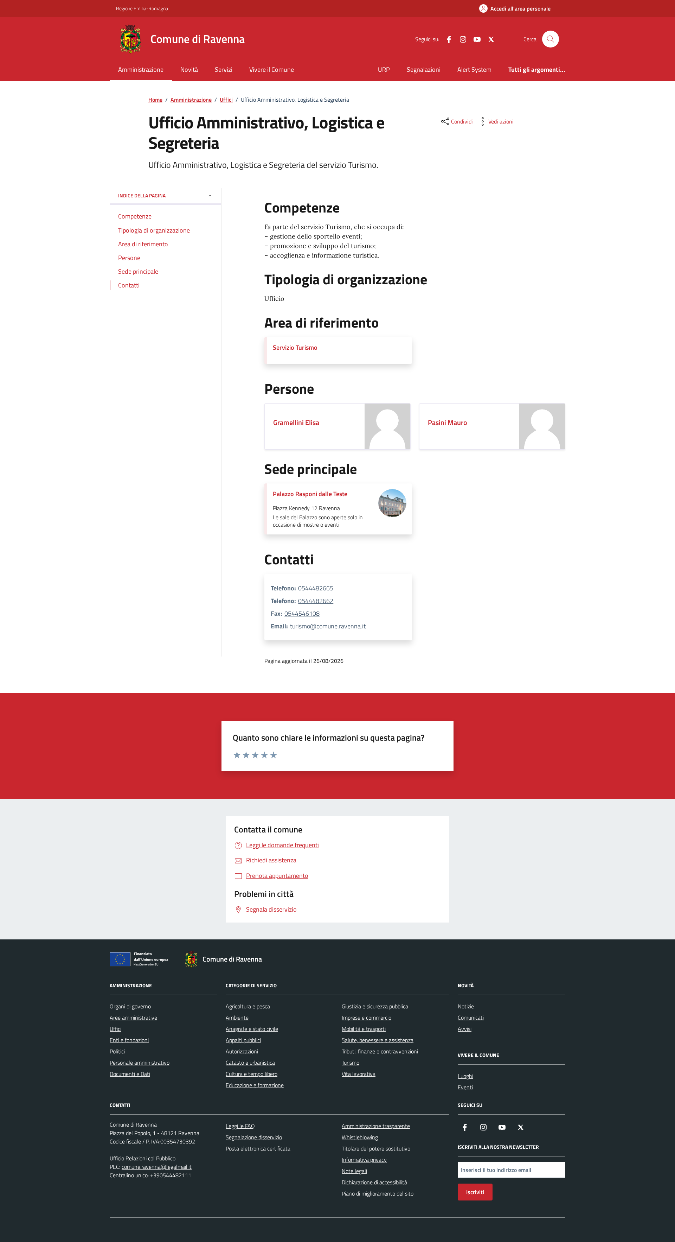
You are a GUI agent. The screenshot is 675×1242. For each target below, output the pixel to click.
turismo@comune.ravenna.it (328, 626)
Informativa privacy (364, 1159)
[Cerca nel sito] (550, 39)
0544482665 (315, 588)
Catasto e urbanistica (250, 1062)
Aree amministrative (133, 1017)
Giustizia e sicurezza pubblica (375, 1006)
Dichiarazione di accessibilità (374, 1182)
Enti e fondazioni (129, 1040)
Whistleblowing (360, 1137)
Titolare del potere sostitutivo (376, 1148)
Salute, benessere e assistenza (377, 1040)
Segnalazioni (424, 69)
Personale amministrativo (139, 1062)
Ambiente (237, 1017)
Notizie (466, 1006)
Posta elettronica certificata (258, 1148)
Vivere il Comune (271, 69)
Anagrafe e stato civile (252, 1029)
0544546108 (302, 613)
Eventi (465, 1087)
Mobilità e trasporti (364, 1029)
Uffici (115, 1029)
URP (384, 69)
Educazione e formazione (255, 1085)
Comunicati (471, 1017)
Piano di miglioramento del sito (377, 1193)
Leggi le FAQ (240, 1126)
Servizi (223, 69)
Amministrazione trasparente (376, 1126)
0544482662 (315, 601)
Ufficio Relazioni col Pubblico (142, 1158)
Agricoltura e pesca (248, 1006)
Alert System (474, 69)
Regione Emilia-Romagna (142, 8)
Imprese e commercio (366, 1017)
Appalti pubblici (243, 1040)
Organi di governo (130, 1006)
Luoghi (465, 1076)
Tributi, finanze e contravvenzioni (380, 1051)
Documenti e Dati (130, 1074)
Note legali (354, 1171)
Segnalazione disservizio (254, 1137)
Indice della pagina (142, 195)
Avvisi (464, 1029)
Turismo (350, 1062)
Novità (189, 69)
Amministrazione (140, 69)
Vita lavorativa (358, 1074)
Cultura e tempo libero (251, 1074)
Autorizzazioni (242, 1051)
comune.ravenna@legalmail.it (157, 1166)
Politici (117, 1051)
